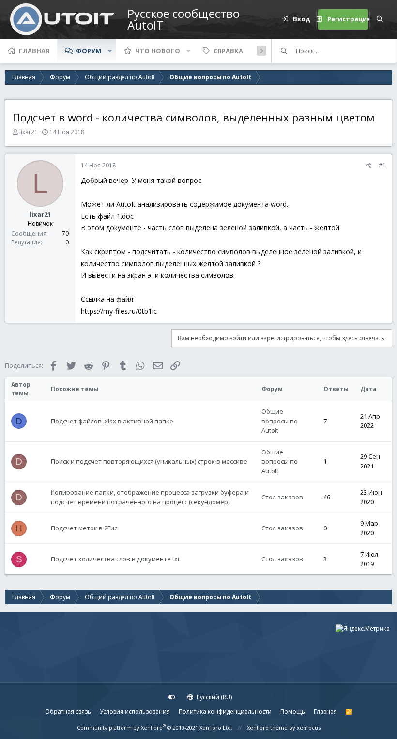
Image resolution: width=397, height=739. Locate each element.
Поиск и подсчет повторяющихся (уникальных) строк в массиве (149, 461)
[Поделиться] (369, 165)
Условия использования (135, 712)
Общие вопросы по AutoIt (279, 421)
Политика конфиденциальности (225, 712)
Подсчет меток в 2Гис (84, 528)
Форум (88, 50)
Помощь (292, 712)
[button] (110, 51)
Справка (228, 50)
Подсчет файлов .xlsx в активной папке (112, 421)
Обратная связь (68, 712)
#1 (382, 165)
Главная (34, 50)
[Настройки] (172, 697)
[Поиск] (379, 19)
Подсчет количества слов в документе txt (115, 559)
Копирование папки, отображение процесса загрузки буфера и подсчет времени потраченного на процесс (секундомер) (150, 497)
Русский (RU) (213, 697)
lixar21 (28, 132)
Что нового (157, 50)
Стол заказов (282, 497)
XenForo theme (267, 727)
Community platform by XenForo (154, 727)
